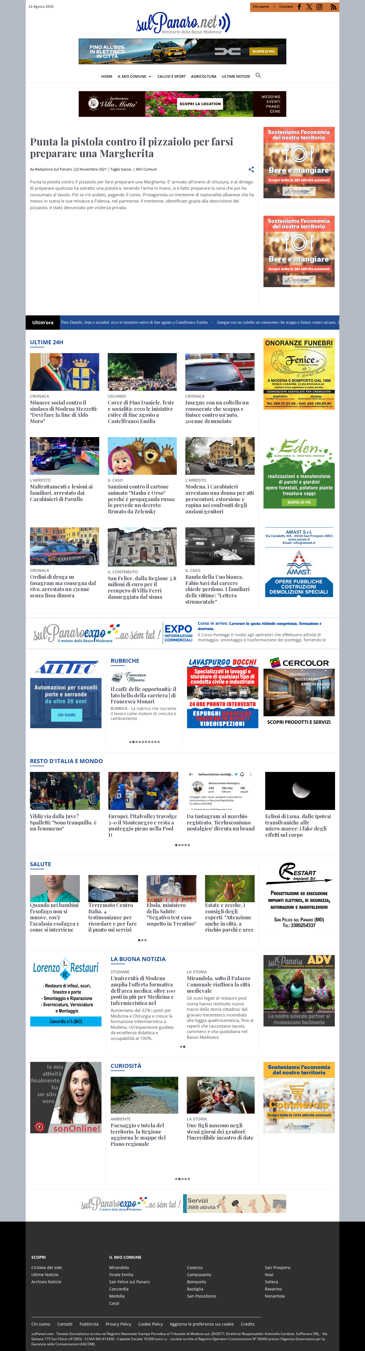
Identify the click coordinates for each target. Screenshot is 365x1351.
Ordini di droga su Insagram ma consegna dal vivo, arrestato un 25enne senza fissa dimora (63, 586)
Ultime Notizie (44, 1274)
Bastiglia (195, 1289)
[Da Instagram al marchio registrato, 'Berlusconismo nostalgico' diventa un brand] (222, 791)
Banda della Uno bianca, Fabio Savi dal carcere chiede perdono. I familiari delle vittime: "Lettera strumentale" (217, 589)
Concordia (119, 1289)
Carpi (114, 1303)
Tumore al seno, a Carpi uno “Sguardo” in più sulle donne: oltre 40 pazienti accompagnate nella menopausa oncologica (218, 990)
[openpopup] (335, 77)
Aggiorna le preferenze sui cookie (202, 1324)
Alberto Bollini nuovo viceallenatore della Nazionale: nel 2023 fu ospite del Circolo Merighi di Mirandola (142, 990)
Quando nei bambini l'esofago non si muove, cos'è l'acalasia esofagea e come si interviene (54, 917)
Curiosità (126, 1066)
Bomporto (196, 1281)
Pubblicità (89, 1324)
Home (106, 76)
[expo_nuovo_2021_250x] (299, 284)
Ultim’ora (43, 322)
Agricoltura (203, 76)
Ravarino (273, 1289)
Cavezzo (194, 1267)
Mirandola (119, 1267)
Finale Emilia (121, 1274)
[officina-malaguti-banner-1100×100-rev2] (182, 1203)
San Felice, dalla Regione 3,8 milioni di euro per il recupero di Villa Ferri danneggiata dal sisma (142, 587)
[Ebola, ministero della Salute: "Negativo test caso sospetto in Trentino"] (171, 888)
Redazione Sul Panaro (53, 169)
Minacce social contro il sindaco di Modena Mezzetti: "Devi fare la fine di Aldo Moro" (64, 412)
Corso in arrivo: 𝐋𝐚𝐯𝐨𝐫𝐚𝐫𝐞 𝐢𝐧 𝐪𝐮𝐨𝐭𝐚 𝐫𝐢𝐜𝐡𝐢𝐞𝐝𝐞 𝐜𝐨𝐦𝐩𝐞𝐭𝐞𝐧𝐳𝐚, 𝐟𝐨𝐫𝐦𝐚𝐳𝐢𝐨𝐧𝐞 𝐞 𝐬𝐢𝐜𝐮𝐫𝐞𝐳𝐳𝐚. (259, 626)
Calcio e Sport (171, 76)
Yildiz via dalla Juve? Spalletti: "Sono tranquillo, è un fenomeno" (63, 822)
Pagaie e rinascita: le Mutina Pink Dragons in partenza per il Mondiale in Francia (143, 1134)
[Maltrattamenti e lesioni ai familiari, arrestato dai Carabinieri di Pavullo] (64, 456)
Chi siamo (261, 6)
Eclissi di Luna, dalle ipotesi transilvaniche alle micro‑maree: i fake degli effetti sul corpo (298, 825)
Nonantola (275, 1296)
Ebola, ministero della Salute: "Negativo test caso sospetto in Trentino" (171, 914)
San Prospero (277, 1267)
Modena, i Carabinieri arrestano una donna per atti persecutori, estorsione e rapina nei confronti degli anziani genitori (219, 499)
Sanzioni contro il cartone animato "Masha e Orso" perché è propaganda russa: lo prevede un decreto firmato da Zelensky (141, 499)
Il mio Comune (132, 76)
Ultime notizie (236, 76)
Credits (248, 1324)
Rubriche (125, 661)
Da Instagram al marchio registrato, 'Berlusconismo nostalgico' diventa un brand (221, 822)
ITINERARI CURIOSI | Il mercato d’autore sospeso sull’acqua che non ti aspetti (143, 695)
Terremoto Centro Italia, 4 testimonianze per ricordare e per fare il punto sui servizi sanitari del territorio (112, 917)
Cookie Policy (150, 1324)
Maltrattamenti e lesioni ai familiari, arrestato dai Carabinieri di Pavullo (61, 493)
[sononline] (66, 1130)
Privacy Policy (118, 1324)
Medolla (117, 1296)
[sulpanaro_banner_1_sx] (299, 1023)
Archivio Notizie (46, 1281)
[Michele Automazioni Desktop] (182, 104)
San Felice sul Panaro (129, 1281)
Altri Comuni (146, 169)
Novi (269, 1274)
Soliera (271, 1281)
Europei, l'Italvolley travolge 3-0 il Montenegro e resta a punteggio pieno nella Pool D (142, 825)
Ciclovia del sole (46, 1267)
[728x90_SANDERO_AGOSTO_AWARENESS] (182, 62)
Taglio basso (120, 169)
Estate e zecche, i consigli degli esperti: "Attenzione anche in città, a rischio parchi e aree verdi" (229, 917)
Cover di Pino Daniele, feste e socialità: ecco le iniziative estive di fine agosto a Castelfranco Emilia (86, 322)
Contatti (286, 6)
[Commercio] (299, 1130)
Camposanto (199, 1274)
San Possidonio (201, 1296)
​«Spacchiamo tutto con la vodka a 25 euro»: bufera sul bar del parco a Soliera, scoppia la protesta (220, 1134)
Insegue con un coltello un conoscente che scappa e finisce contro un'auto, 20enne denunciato (252, 322)
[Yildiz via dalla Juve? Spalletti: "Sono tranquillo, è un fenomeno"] (65, 791)
